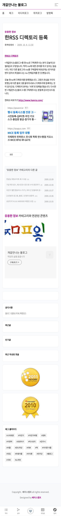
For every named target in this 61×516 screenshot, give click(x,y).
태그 (11, 13)
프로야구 (21, 441)
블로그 (50, 453)
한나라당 (19, 447)
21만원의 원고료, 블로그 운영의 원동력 (20, 195)
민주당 (40, 453)
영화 (44, 435)
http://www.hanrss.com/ (31, 100)
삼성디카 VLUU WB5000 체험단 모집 (19, 201)
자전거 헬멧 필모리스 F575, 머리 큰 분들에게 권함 (24, 190)
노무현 (18, 460)
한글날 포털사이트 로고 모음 (16, 179)
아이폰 (30, 453)
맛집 (9, 453)
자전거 (21, 435)
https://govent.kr (15, 108)
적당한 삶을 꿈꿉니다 (16, 256)
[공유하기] (15, 154)
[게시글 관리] (19, 154)
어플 (9, 447)
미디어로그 (23, 13)
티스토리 (32, 441)
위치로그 (37, 13)
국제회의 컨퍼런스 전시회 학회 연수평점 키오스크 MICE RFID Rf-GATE (30, 138)
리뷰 (29, 447)
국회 (9, 460)
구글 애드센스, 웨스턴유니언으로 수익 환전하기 (23, 184)
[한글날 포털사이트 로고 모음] (24, 240)
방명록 (50, 13)
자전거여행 (33, 435)
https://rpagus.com (17, 128)
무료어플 (19, 453)
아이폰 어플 (47, 447)
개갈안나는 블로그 (14, 4)
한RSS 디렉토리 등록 (26, 37)
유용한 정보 (10, 31)
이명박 (10, 441)
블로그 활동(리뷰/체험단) (15, 313)
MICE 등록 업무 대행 (19, 133)
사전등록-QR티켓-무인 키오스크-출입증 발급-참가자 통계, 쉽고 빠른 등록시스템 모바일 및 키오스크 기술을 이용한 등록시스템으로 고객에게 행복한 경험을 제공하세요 (22, 117)
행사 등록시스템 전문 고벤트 (22, 112)
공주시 (43, 441)
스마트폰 (11, 435)
